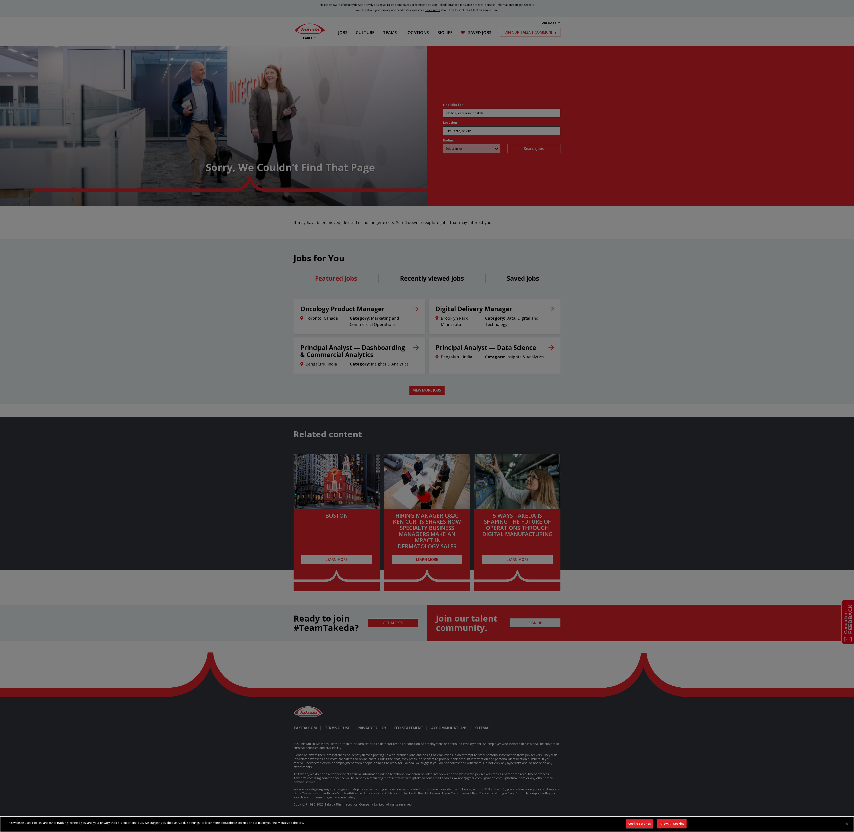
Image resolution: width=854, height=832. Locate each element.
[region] (427, 824)
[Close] (847, 823)
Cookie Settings (639, 824)
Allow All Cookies (672, 824)
